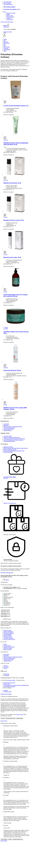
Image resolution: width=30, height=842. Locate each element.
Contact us (8, 18)
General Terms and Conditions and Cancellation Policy (16, 685)
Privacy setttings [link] (7, 687)
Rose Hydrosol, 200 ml (12, 370)
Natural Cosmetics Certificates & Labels (12, 426)
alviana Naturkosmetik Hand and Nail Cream (13, 450)
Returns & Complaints (8, 633)
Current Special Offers (8, 429)
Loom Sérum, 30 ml (12, 183)
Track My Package (7, 648)
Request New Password (8, 646)
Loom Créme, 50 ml (12, 257)
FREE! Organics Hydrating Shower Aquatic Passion (15, 448)
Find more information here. (7, 572)
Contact (5, 668)
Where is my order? (10, 13)
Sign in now (6, 26)
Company (5, 690)
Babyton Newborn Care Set (9, 449)
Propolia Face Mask (8, 446)
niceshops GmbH (11, 680)
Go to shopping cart (8, 4)
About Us (5, 665)
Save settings (4, 839)
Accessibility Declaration (9, 686)
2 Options (5, 327)
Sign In (5, 644)
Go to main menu (7, 1)
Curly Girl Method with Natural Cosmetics (13, 440)
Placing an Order (7, 630)
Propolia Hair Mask (8, 452)
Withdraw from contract (6, 694)
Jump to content (7, 3)
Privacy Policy (6, 684)
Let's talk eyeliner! (7, 436)
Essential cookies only (10, 718)
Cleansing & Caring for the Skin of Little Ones (14, 438)
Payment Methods (7, 634)
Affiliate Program (7, 430)
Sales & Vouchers (7, 635)
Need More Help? (7, 636)
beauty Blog (6, 424)
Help (4, 11)
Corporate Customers (8, 638)
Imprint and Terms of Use (9, 682)
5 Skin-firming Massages (9, 441)
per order (11, 9)
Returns (8, 14)
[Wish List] (4, 34)
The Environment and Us (9, 427)
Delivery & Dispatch (8, 631)
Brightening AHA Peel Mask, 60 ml (15, 143)
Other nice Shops (7, 691)
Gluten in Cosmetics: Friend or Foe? (11, 437)
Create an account (7, 31)
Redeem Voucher (7, 649)
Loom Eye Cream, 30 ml (13, 220)
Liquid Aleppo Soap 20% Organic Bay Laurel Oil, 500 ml (15, 295)
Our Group (6, 667)
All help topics (9, 19)
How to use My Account (9, 639)
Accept (2, 718)
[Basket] (16, 36)
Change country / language (18, 677)
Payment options (10, 16)
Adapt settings (20, 718)
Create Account (7, 645)
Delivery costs (9, 15)
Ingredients (6, 425)
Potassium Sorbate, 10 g (15, 105)
